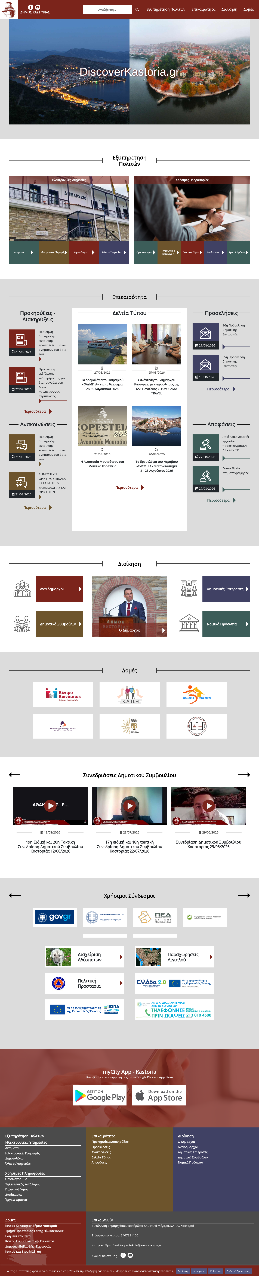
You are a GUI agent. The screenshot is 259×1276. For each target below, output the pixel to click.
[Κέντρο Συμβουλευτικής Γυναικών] (63, 726)
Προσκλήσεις (101, 1147)
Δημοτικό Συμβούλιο (193, 1157)
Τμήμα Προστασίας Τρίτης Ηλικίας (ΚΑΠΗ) (35, 1231)
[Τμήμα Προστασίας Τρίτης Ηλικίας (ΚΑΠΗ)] (130, 694)
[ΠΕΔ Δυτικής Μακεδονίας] (155, 917)
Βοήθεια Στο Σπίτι (18, 1236)
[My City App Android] (100, 1095)
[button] (10, 775)
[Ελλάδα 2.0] (174, 983)
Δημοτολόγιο (14, 1158)
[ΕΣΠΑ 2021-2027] (84, 1009)
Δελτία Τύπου (101, 1157)
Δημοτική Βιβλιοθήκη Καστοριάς (28, 1246)
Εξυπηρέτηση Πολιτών (165, 9)
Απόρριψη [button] (199, 1271)
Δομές (248, 9)
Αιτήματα (12, 1148)
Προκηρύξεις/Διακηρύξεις (110, 1142)
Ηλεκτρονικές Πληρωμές (22, 1153)
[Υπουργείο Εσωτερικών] (105, 917)
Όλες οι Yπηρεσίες (18, 1164)
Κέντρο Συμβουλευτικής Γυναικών (29, 1241)
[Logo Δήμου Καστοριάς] (9, 9)
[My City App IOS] (159, 1095)
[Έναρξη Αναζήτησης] (137, 9)
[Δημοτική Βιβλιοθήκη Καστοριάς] (130, 726)
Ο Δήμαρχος (186, 1142)
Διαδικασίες (13, 1194)
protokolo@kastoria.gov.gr (142, 1245)
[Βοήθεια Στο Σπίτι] (196, 694)
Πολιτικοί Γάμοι (16, 1189)
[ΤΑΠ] (174, 1009)
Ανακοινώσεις (101, 1152)
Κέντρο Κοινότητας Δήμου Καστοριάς (31, 1226)
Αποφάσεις (99, 1162)
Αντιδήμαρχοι (188, 1147)
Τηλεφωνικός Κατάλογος (22, 1184)
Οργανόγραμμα (16, 1179)
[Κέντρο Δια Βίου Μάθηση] (196, 726)
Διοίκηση (229, 9)
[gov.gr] (55, 917)
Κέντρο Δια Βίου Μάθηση (23, 1251)
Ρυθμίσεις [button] (215, 1271)
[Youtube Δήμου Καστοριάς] (37, 7)
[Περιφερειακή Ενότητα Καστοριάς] (205, 917)
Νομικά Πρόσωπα (190, 1162)
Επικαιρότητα (203, 9)
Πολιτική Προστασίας (238, 1271)
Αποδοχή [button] (183, 1271)
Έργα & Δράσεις (16, 1200)
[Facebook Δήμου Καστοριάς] (30, 7)
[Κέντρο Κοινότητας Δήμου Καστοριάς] (63, 694)
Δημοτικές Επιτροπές (193, 1152)
